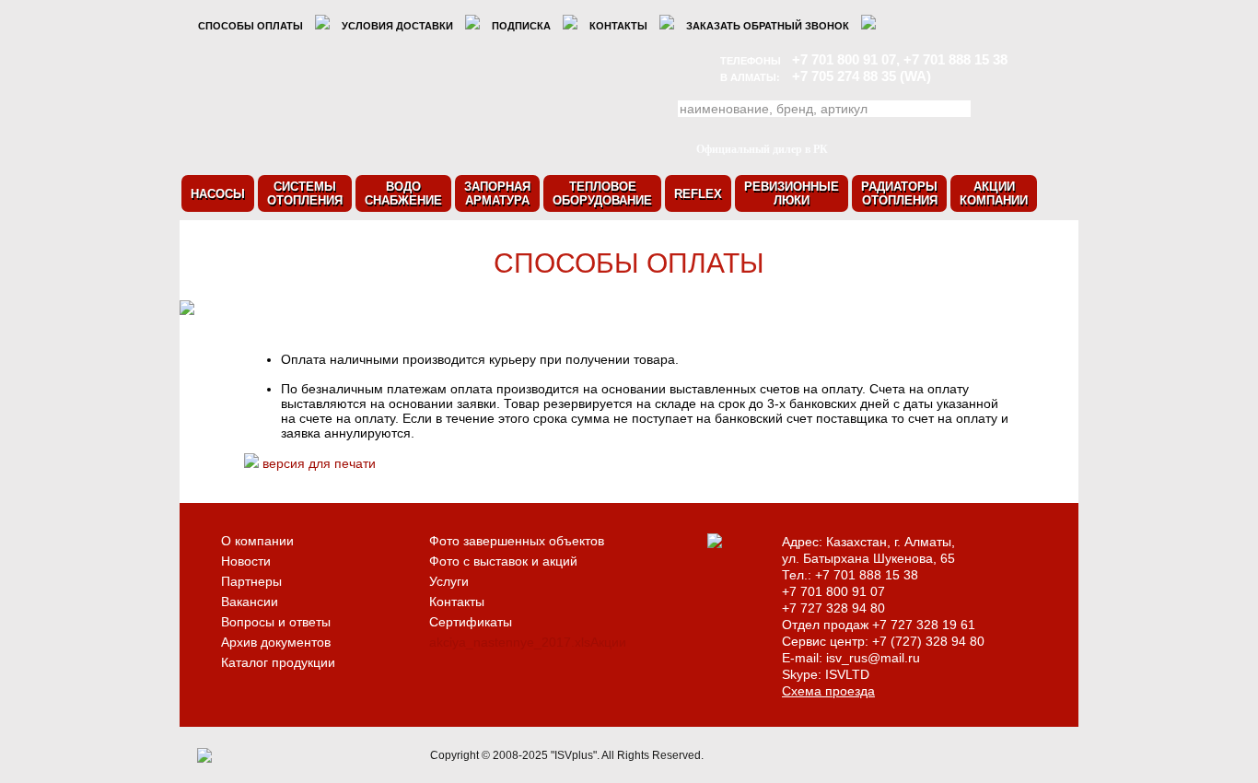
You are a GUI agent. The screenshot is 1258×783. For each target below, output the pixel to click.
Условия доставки (397, 25)
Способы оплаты (250, 25)
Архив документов (276, 642)
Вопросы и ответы (276, 621)
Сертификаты (470, 621)
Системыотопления (305, 193)
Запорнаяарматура (497, 193)
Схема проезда (828, 691)
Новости (246, 561)
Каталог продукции (278, 662)
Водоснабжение (403, 193)
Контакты (618, 25)
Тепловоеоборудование (602, 193)
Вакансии (249, 601)
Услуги (449, 581)
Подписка (521, 25)
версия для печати (319, 463)
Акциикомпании (994, 193)
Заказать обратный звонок (767, 25)
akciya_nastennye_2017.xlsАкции (527, 642)
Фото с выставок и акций (503, 561)
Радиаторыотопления (899, 193)
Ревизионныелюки (791, 193)
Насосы (218, 194)
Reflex (698, 194)
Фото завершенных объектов (516, 540)
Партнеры (251, 581)
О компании (257, 540)
